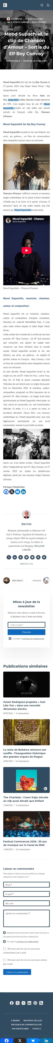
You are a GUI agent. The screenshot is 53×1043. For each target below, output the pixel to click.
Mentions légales (32, 1020)
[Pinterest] (35, 1003)
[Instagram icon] (32, 557)
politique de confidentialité (33, 638)
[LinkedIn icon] (15, 557)
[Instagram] (23, 1003)
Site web (9, 903)
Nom (8, 884)
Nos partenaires (20, 1029)
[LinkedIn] (29, 1003)
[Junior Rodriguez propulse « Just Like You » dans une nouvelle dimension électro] (26, 684)
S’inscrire (26, 632)
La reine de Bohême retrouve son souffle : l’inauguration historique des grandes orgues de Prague (24, 753)
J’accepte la (28, 638)
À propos (15, 1020)
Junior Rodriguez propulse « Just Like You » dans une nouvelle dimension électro (24, 705)
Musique (41, 22)
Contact (36, 1029)
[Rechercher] (42, 5)
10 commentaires (23, 849)
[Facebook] (6, 491)
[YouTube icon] (44, 557)
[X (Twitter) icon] (26, 557)
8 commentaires (22, 761)
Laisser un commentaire (17, 972)
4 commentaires (22, 713)
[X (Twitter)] (17, 1003)
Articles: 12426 (26, 564)
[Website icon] (20, 557)
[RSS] (41, 1003)
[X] (11, 491)
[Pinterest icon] (38, 557)
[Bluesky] (17, 491)
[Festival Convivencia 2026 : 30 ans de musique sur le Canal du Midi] (26, 824)
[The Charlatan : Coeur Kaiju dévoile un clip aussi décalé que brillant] (26, 780)
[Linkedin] (23, 491)
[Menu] (48, 5)
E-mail (9, 894)
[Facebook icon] (9, 557)
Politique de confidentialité (26, 1025)
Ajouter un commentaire (17, 913)
